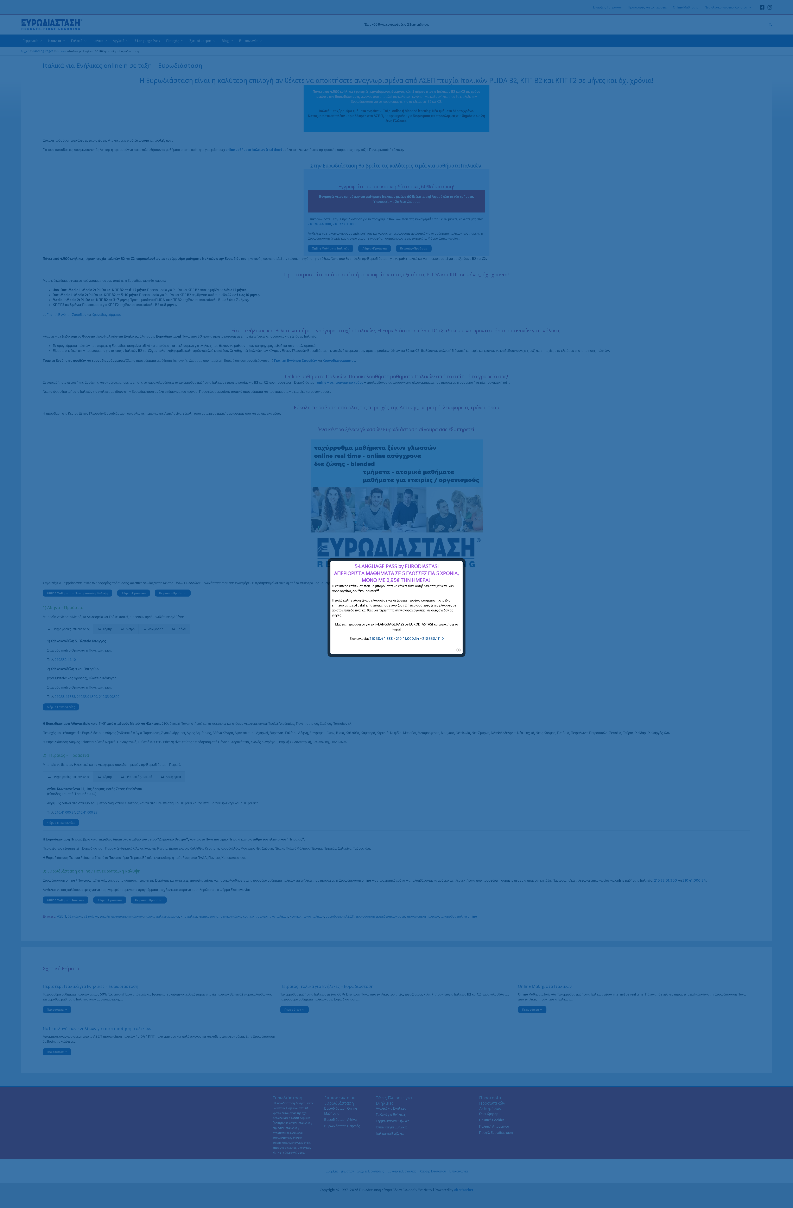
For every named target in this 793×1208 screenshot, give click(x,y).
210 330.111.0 (433, 638)
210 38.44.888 (381, 638)
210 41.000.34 (407, 638)
